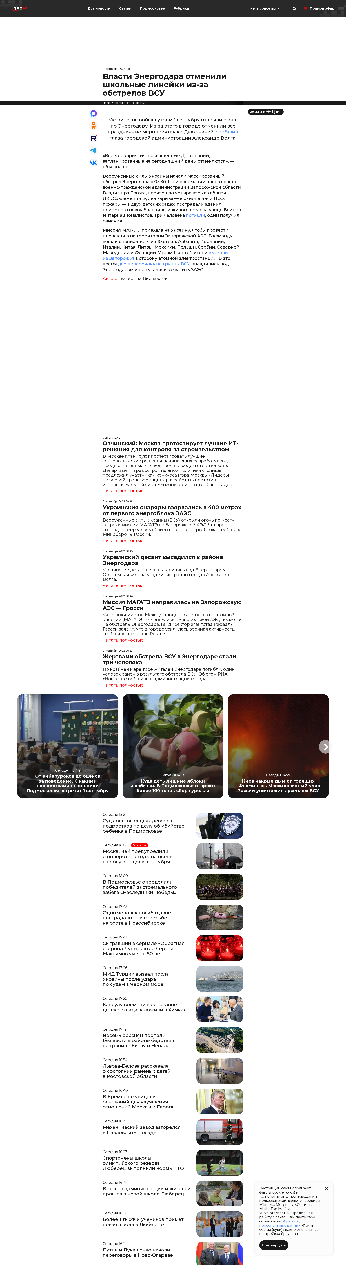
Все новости (99, 8)
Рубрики (181, 8)
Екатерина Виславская (143, 278)
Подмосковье (152, 8)
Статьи (125, 8)
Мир (107, 102)
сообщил (227, 132)
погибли (195, 215)
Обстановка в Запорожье (128, 102)
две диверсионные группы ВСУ (154, 264)
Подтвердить (274, 1245)
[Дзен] (266, 112)
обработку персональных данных (280, 1223)
